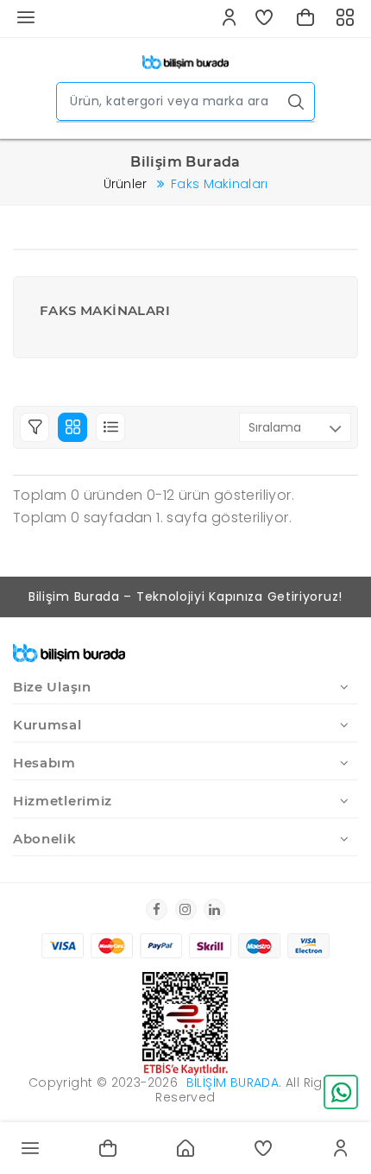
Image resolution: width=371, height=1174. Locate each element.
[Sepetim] (305, 18)
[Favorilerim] (265, 18)
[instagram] (186, 909)
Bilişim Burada (233, 1082)
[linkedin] (214, 909)
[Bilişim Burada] (69, 650)
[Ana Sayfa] (185, 61)
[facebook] (156, 909)
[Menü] (30, 1148)
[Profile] (340, 1148)
